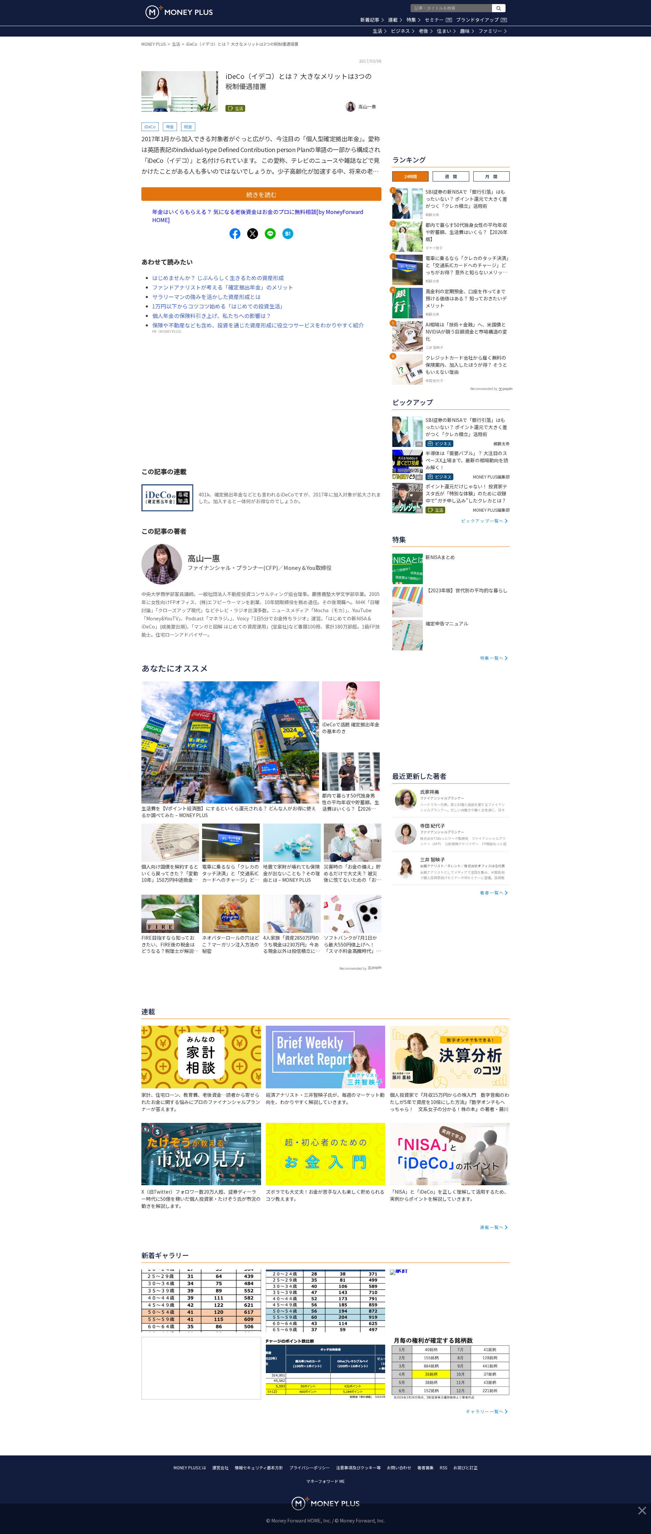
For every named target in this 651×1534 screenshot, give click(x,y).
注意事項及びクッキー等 (358, 1467)
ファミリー (490, 30)
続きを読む (261, 194)
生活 (377, 30)
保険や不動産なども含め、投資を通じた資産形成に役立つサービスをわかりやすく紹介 (258, 325)
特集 (411, 19)
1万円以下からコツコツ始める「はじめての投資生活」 (218, 306)
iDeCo (150, 126)
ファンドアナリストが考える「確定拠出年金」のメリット (222, 287)
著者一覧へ (492, 892)
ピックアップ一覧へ (482, 521)
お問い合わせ (399, 1467)
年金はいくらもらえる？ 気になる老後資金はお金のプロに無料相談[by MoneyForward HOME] (257, 216)
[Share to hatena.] (287, 233)
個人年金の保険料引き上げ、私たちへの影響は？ (211, 316)
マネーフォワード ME (325, 1481)
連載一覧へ (492, 1227)
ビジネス (400, 30)
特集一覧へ (492, 658)
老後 (423, 30)
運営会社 (220, 1467)
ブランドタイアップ (481, 19)
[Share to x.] (252, 233)
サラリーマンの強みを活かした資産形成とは (206, 297)
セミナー (438, 19)
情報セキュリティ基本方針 (259, 1467)
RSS (443, 1467)
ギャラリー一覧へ (485, 1411)
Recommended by (353, 968)
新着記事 (369, 19)
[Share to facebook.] (235, 233)
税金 (188, 126)
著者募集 (425, 1467)
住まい (444, 30)
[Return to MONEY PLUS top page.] (179, 12)
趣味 (465, 30)
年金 (170, 126)
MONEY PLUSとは (190, 1467)
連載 (393, 19)
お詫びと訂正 (465, 1467)
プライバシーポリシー (309, 1467)
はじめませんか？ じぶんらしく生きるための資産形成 (218, 278)
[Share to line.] (270, 233)
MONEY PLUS (153, 44)
